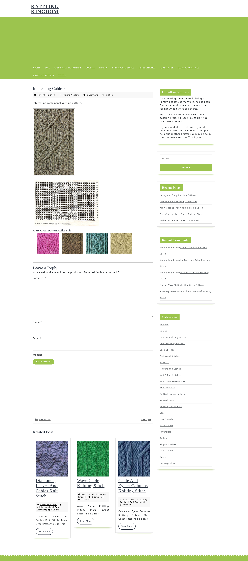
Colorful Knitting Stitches (174, 337)
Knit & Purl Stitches (123, 67)
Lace (47, 67)
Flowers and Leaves (188, 67)
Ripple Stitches (147, 67)
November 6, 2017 (48, 504)
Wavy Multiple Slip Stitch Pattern (186, 285)
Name (37, 322)
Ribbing (103, 67)
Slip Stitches (166, 67)
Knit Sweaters (167, 387)
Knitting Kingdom (45, 9)
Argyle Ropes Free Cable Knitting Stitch (181, 207)
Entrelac (164, 362)
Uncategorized (168, 463)
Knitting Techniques (171, 406)
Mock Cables (166, 425)
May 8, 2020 (87, 494)
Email (37, 338)
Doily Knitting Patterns (172, 343)
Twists (62, 75)
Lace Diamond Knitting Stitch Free (178, 201)
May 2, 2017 (128, 499)
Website (37, 354)
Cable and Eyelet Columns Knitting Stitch (133, 485)
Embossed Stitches (43, 75)
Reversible (165, 431)
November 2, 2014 (46, 95)
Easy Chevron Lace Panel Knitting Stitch (181, 214)
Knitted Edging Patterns (67, 67)
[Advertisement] (124, 40)
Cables (36, 67)
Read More (46, 531)
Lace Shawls (166, 419)
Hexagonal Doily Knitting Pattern (178, 195)
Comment (40, 278)
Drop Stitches (167, 349)
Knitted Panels (168, 400)
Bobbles (90, 67)
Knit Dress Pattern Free (172, 381)
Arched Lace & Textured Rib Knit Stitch (181, 220)
